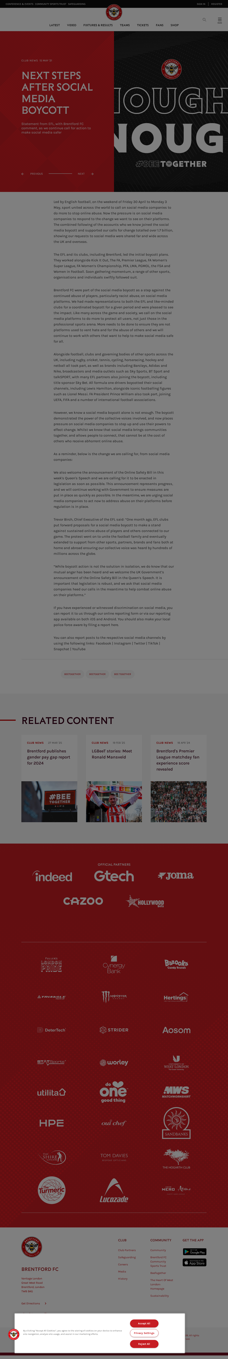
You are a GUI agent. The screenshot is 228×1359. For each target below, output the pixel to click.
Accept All (144, 1323)
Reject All (144, 1343)
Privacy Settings (144, 1333)
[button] (13, 1334)
